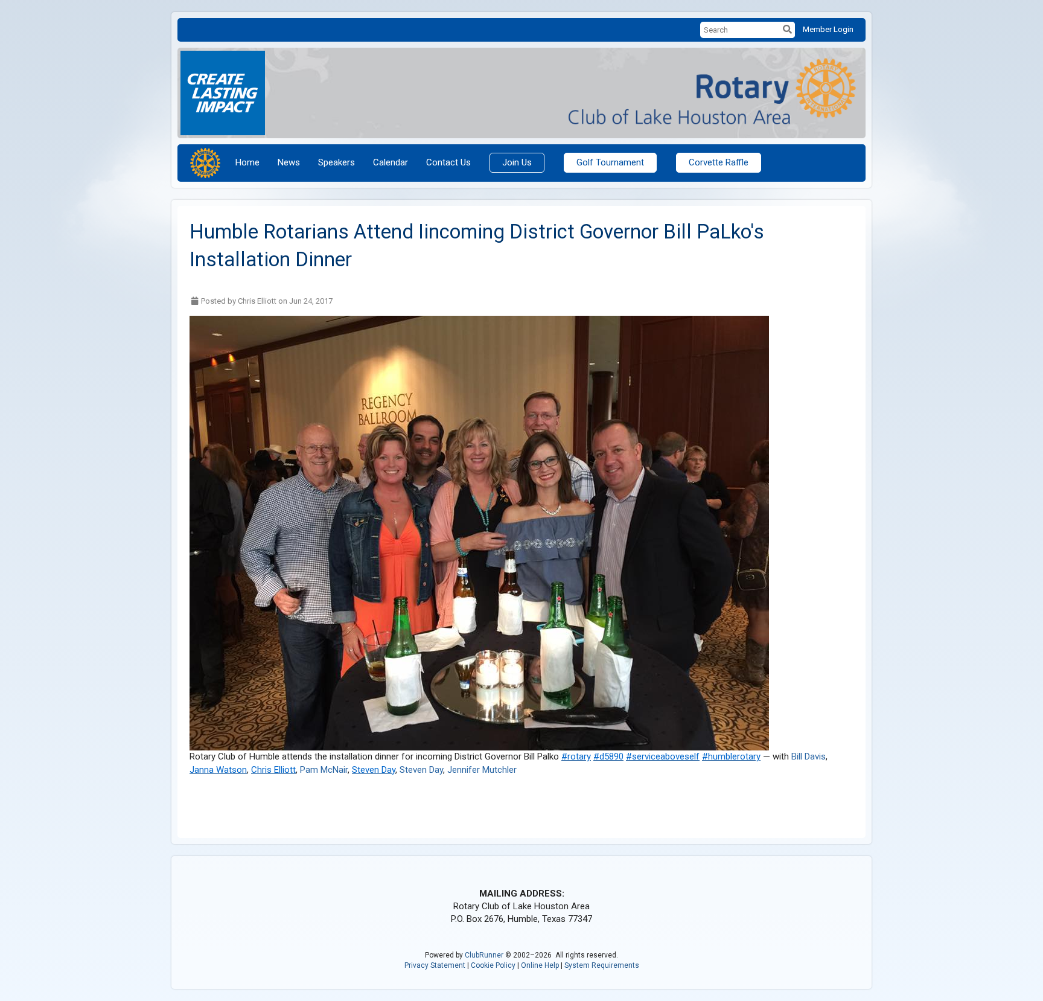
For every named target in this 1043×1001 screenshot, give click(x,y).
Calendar (390, 162)
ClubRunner (484, 955)
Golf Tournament (610, 162)
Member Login (828, 29)
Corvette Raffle (718, 162)
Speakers (336, 162)
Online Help (540, 965)
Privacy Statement (434, 965)
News (289, 162)
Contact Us (448, 162)
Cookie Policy (493, 965)
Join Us (517, 162)
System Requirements (601, 965)
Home (247, 162)
